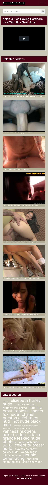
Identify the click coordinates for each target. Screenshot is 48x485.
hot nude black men (22, 423)
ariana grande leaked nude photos (21, 438)
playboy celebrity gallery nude (20, 450)
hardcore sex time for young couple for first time (21, 205)
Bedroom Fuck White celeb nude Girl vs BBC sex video (23, 96)
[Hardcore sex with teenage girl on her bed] (24, 116)
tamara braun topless (22, 409)
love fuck (5, 401)
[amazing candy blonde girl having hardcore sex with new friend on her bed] (24, 370)
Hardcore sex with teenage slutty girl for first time (21, 314)
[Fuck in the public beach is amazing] (24, 152)
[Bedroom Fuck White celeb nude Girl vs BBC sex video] (24, 79)
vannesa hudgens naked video (19, 433)
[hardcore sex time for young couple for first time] (24, 188)
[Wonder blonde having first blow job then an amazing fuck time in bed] (24, 334)
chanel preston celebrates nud (20, 418)
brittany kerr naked (15, 408)
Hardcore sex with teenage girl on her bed (18, 133)
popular (7, 445)
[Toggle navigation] (42, 3)
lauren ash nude (29, 442)
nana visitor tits (25, 404)
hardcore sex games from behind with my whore (21, 242)
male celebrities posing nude (22, 428)
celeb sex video (32, 461)
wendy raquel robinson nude (20, 453)
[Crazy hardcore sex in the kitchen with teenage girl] (24, 261)
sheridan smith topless (20, 460)
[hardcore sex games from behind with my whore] (24, 225)
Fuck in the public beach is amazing (16, 169)
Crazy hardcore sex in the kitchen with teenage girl (22, 278)
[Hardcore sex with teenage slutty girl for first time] (24, 297)
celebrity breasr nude (23, 447)
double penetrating (19, 456)
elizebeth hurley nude (22, 402)
